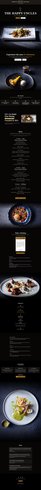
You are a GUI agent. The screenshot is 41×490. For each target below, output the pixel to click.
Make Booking (18, 59)
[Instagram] (20, 477)
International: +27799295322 (20, 311)
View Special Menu (20, 3)
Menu (25, 59)
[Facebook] (18, 477)
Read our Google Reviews (21, 376)
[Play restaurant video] (28, 118)
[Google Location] (22, 477)
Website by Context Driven (20, 483)
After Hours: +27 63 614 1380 (20, 312)
